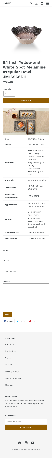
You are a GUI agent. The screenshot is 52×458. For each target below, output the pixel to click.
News (7, 358)
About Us (9, 344)
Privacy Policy (12, 371)
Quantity (7, 89)
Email (6, 261)
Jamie (7, 3)
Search (8, 364)
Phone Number (9, 271)
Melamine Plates (32, 449)
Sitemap (9, 385)
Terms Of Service (13, 378)
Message (6, 281)
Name (5, 250)
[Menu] (47, 3)
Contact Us (10, 351)
